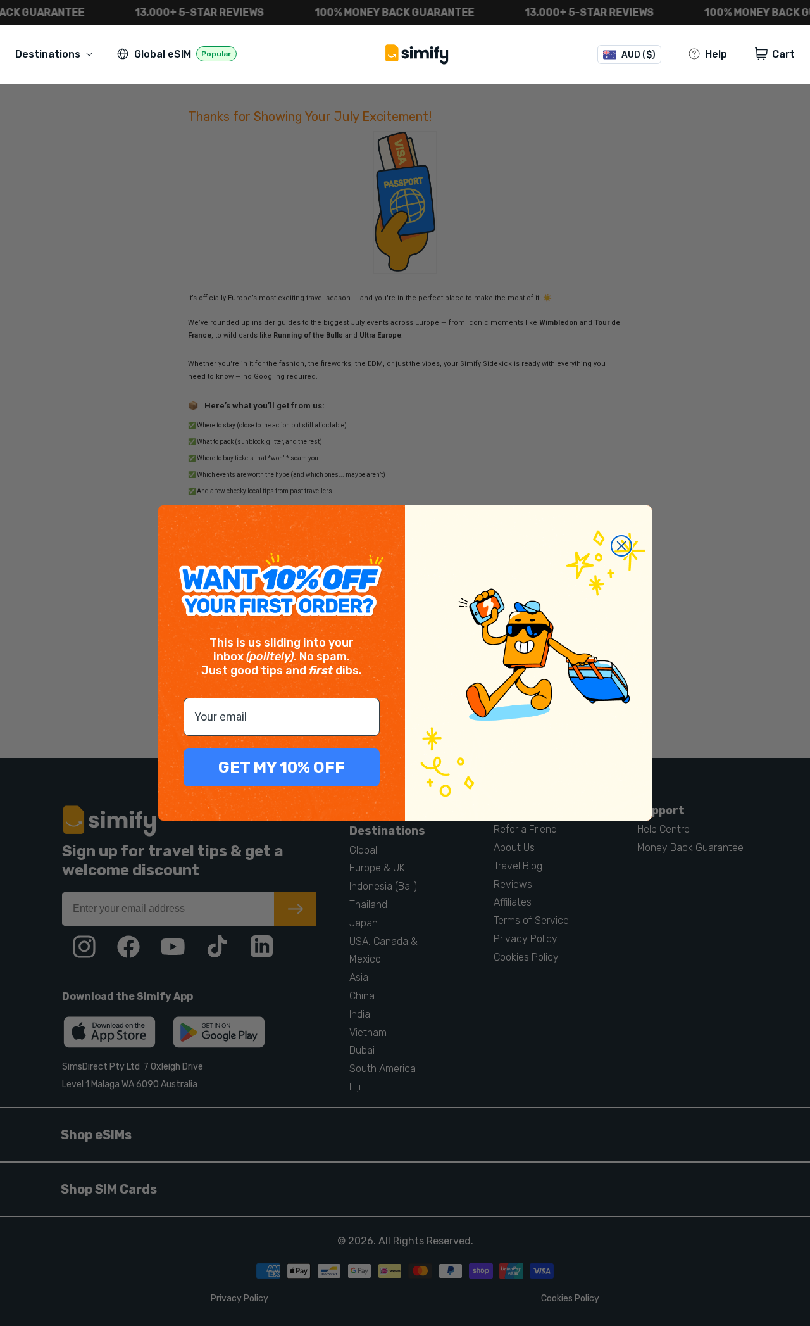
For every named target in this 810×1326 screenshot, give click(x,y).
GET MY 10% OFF (281, 767)
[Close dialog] (621, 546)
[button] (56, 54)
